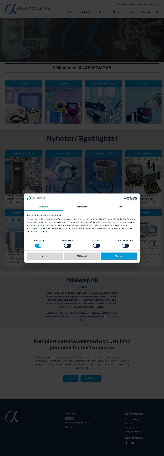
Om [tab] (120, 206)
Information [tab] (81, 206)
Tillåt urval (82, 256)
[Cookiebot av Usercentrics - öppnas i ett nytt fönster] (125, 198)
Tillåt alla (119, 256)
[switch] (67, 246)
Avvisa (45, 256)
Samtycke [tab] (43, 206)
